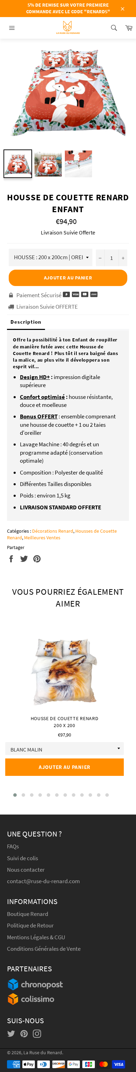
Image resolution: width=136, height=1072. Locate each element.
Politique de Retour (30, 925)
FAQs (13, 846)
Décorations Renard (52, 531)
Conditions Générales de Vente (44, 949)
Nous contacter (26, 869)
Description (25, 321)
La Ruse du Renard (42, 1053)
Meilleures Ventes (42, 537)
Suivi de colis (22, 858)
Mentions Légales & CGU (36, 937)
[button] (15, 795)
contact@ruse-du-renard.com (43, 881)
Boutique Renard (28, 914)
